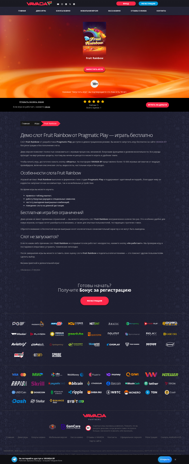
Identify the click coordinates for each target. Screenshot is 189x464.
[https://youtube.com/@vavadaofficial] (58, 4)
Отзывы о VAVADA (139, 11)
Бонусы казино (63, 11)
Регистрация (148, 3)
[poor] (89, 101)
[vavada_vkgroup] (66, 4)
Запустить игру (94, 69)
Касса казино (114, 11)
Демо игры (41, 11)
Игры (36, 123)
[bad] (84, 101)
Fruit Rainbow (50, 123)
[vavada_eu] (70, 4)
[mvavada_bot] (74, 4)
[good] (98, 101)
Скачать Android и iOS (171, 437)
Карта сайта (95, 441)
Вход (126, 3)
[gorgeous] (102, 101)
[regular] (93, 101)
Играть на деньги (157, 105)
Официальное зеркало (131, 437)
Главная (22, 11)
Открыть (165, 459)
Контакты (161, 11)
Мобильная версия (89, 11)
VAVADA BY (161, 142)
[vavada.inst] (62, 4)
